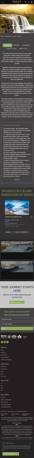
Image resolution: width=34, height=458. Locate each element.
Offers (2, 371)
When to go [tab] (23, 48)
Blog (2, 373)
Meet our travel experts (6, 399)
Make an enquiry (15, 302)
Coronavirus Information (6, 359)
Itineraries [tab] (26, 45)
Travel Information (5, 357)
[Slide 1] (11, 25)
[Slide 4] (16, 25)
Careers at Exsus (4, 402)
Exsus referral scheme (6, 404)
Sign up (4, 328)
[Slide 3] (14, 25)
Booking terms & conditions (25, 414)
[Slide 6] (19, 25)
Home (2, 36)
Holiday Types (4, 369)
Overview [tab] (7, 45)
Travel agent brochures (6, 407)
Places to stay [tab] (12, 48)
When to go (3, 376)
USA (2, 390)
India (2, 388)
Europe (14, 36)
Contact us (3, 352)
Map (26, 31)
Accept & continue (9, 454)
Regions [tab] (16, 45)
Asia (2, 385)
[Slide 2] (13, 25)
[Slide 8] (22, 25)
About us (3, 397)
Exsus (17, 2)
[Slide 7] (20, 25)
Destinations (8, 36)
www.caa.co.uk (28, 434)
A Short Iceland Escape (13, 217)
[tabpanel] (17, 165)
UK (1, 383)
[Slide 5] (17, 25)
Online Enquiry (4, 355)
